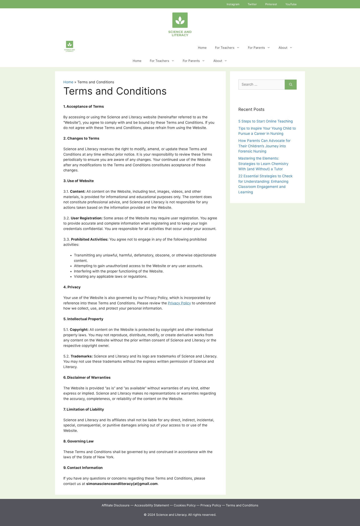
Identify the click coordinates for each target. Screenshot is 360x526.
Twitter (252, 4)
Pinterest (271, 4)
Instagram (233, 4)
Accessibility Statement (152, 505)
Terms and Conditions (242, 505)
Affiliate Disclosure (116, 505)
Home (202, 48)
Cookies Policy (185, 505)
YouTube (291, 4)
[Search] (291, 85)
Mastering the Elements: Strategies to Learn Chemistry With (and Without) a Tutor (263, 163)
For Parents (256, 48)
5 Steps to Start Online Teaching (265, 121)
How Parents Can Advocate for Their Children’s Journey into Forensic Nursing (264, 146)
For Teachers (224, 48)
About (283, 48)
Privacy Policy (179, 303)
